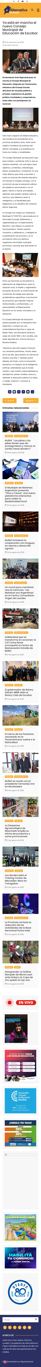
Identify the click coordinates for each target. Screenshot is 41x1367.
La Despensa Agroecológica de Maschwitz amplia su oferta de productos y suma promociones (17, 831)
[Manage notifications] (5, 1362)
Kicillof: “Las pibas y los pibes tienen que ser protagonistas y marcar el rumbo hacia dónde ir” (20, 444)
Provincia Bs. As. (21, 436)
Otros (17, 967)
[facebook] (18, 1)
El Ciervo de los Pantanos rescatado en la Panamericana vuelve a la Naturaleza (20, 738)
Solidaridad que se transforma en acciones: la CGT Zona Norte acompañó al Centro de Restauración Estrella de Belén (20, 643)
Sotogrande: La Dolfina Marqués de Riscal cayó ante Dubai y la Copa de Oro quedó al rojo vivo (19, 976)
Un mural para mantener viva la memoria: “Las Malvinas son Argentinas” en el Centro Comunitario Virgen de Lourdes (19, 593)
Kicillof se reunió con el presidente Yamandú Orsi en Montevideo (20, 783)
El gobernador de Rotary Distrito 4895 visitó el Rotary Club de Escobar (19, 692)
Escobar (8, 45)
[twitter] (14, 1)
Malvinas (9, 483)
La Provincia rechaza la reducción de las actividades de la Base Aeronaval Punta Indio (18, 926)
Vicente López (20, 583)
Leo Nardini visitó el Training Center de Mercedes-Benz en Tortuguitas (16, 879)
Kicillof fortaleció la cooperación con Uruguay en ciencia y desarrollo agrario (20, 544)
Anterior (11, 400)
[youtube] (23, 1)
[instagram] (27, 1)
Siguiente (29, 400)
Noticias (15, 45)
